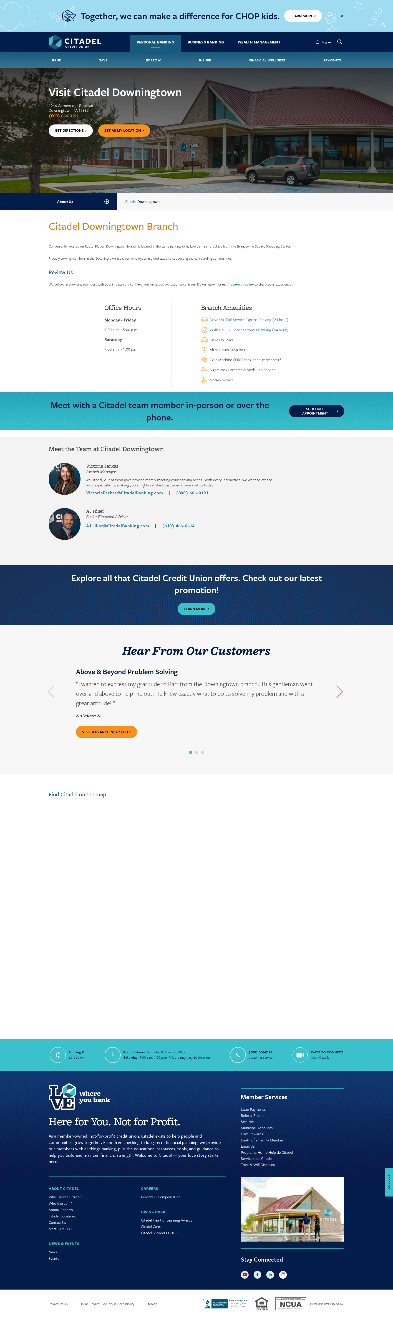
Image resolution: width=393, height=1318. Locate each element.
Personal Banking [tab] (155, 42)
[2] (196, 752)
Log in (326, 41)
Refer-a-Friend (252, 1115)
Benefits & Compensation (161, 1197)
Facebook (258, 1275)
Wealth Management (259, 42)
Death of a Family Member (262, 1140)
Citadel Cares (151, 1226)
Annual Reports (61, 1209)
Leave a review (242, 284)
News (53, 1252)
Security (247, 1121)
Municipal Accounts (257, 1128)
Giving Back (153, 1211)
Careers (149, 1188)
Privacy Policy (58, 1304)
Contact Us (57, 1222)
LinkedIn (271, 1275)
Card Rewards (252, 1134)
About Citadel (64, 1188)
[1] (190, 752)
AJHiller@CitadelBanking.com (117, 526)
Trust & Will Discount (258, 1164)
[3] (202, 752)
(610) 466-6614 (178, 526)
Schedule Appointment (315, 411)
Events (54, 1258)
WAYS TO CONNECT (327, 1052)
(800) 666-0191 (64, 116)
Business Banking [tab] (206, 42)
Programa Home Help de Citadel (267, 1152)
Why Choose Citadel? (65, 1197)
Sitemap (151, 1304)
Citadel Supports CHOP (159, 1233)
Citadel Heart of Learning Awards (166, 1220)
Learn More (195, 609)
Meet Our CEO (60, 1229)
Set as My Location (122, 130)
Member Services (264, 1097)
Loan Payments (253, 1109)
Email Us (248, 1146)
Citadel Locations (62, 1216)
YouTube (245, 1275)
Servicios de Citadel (256, 1158)
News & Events (64, 1243)
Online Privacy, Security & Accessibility (106, 1304)
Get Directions (69, 130)
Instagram (284, 1275)
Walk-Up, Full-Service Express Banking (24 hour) (249, 329)
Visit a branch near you (105, 732)
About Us (65, 201)
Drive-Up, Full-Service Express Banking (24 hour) (249, 319)
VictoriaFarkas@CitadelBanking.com (124, 493)
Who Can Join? (60, 1203)
